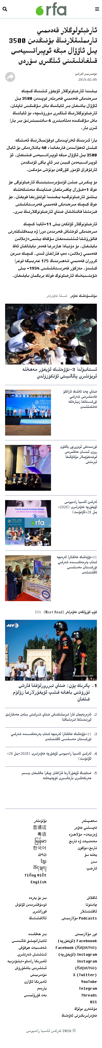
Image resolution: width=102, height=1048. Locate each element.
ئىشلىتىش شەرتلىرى (31, 955)
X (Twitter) (85, 975)
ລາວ (42, 855)
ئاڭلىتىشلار (88, 912)
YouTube (89, 982)
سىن (94, 862)
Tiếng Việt (35, 875)
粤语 (41, 835)
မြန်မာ (40, 842)
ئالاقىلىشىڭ (37, 918)
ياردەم (41, 989)
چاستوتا (91, 905)
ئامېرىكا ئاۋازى (35, 982)
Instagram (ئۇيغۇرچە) (77, 955)
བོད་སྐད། (39, 869)
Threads (89, 995)
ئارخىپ (91, 869)
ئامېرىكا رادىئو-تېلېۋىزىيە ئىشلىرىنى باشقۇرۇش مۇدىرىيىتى (26, 968)
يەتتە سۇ (90, 855)
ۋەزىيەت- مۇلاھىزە (83, 835)
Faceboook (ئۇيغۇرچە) (77, 941)
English (38, 882)
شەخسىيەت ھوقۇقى (32, 948)
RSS (93, 1002)
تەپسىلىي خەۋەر (85, 828)
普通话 (39, 828)
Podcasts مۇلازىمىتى (79, 918)
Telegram (88, 989)
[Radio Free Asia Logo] (51, 9)
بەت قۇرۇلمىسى (35, 995)
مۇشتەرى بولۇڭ (85, 1009)
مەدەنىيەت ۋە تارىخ (83, 842)
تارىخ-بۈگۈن (87, 848)
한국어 (39, 848)
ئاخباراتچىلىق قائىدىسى (29, 941)
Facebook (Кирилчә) (76, 948)
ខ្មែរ (43, 862)
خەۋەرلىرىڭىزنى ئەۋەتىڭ (79, 1016)
